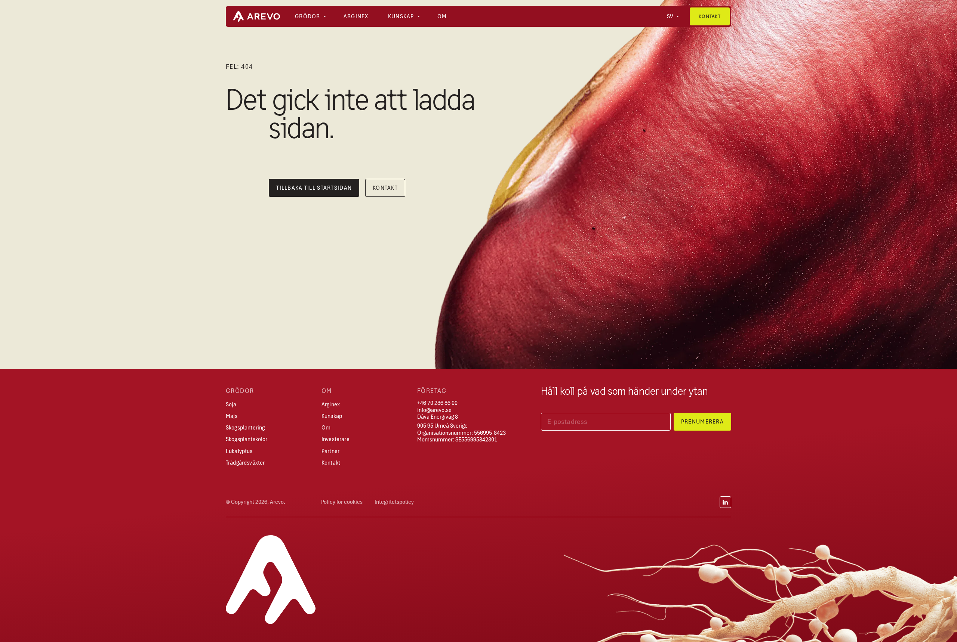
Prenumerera (702, 421)
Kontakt (710, 16)
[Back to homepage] (256, 16)
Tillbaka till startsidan (314, 188)
